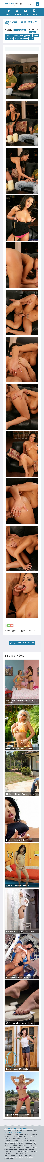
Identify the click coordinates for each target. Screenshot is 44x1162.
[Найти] (37, 4)
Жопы (32, 32)
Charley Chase (19, 30)
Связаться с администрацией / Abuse (18, 1129)
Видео (35, 14)
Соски (35, 35)
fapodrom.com (11, 4)
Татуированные (21, 38)
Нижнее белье (12, 35)
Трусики (9, 38)
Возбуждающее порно (13, 1132)
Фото (26, 14)
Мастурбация (25, 35)
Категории (17, 14)
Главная (8, 14)
